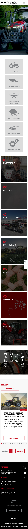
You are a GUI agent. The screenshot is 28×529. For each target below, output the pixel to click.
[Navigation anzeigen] (24, 2)
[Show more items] (26, 267)
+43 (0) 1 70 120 (8, 484)
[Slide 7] (12, 444)
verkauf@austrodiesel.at (11, 481)
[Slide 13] (23, 444)
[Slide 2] (3, 444)
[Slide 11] (19, 444)
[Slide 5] (8, 444)
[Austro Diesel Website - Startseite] (9, 2)
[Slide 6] (10, 444)
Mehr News (10, 389)
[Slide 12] (21, 444)
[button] (14, 518)
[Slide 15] (26, 444)
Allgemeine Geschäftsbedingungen (14, 523)
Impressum (15, 526)
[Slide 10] (17, 444)
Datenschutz (23, 526)
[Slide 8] (14, 444)
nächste (20, 451)
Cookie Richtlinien (6, 526)
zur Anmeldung (14, 511)
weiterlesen (14, 438)
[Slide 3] (5, 444)
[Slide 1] (1, 444)
